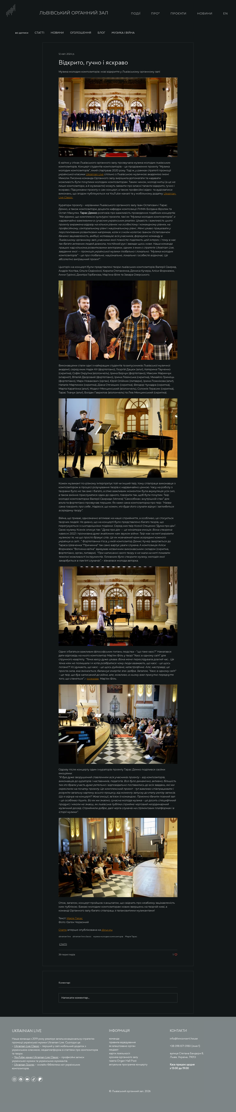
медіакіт (113, 1050)
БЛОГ (101, 33)
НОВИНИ (57, 33)
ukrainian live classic (82, 936)
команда (114, 1038)
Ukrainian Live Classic (26, 1046)
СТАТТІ (39, 33)
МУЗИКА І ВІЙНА (123, 33)
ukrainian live (65, 936)
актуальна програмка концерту (128, 1064)
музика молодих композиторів (108, 936)
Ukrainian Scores (24, 1064)
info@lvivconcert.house (184, 1038)
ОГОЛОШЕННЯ (80, 33)
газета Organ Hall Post (122, 1061)
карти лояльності (119, 1053)
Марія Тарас (131, 936)
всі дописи (21, 33)
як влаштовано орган (122, 1046)
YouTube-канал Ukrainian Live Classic (36, 1057)
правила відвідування (122, 1042)
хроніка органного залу (123, 1057)
